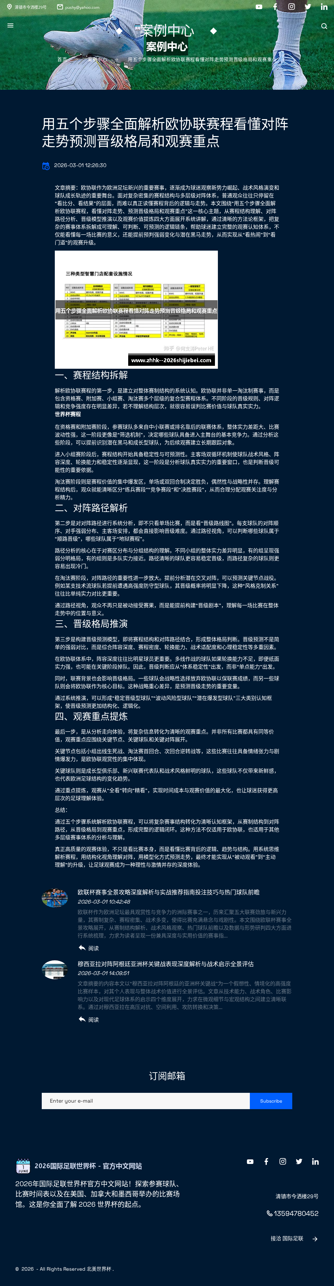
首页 (62, 59)
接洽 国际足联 (287, 1238)
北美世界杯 (99, 1269)
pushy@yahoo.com (82, 7)
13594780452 (296, 1213)
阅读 (93, 948)
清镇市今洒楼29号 (31, 7)
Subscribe (271, 1101)
